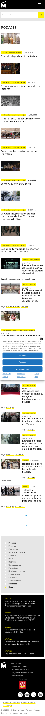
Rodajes (19, 52)
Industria (5, 52)
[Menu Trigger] (39, 4)
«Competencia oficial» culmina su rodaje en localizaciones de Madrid (33, 396)
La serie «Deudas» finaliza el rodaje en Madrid (32, 421)
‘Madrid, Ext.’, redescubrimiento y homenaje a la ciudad (20, 120)
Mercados (12, 584)
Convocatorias (14, 565)
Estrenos (20, 454)
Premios (12, 543)
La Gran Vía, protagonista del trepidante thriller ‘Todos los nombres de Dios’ (18, 216)
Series (32, 279)
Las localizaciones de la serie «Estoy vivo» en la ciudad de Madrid (32, 269)
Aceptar (22, 355)
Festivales (12, 577)
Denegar (22, 362)
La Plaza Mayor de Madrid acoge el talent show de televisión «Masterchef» (32, 295)
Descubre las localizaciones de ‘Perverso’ (19, 152)
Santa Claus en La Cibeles (16, 183)
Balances (12, 562)
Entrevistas (12, 330)
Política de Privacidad (11, 702)
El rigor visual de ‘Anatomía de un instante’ (20, 87)
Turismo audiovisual (16, 552)
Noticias (12, 52)
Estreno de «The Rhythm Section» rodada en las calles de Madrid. (32, 444)
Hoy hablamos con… (17, 571)
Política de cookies (28, 702)
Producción (6, 481)
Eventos (12, 546)
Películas (10, 454)
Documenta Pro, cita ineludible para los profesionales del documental (22, 643)
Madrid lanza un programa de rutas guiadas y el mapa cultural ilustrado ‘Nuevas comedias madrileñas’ (20, 603)
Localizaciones (13, 82)
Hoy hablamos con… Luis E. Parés (19, 654)
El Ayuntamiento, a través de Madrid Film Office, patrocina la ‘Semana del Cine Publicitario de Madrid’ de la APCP (22, 617)
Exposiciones (14, 574)
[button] (41, 339)
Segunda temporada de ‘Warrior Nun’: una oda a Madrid (20, 250)
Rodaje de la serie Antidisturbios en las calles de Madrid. (32, 467)
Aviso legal (7, 705)
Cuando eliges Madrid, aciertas (19, 56)
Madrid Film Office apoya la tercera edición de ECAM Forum (20, 631)
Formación (13, 549)
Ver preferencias (22, 369)
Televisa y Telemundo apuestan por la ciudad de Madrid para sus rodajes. (32, 495)
